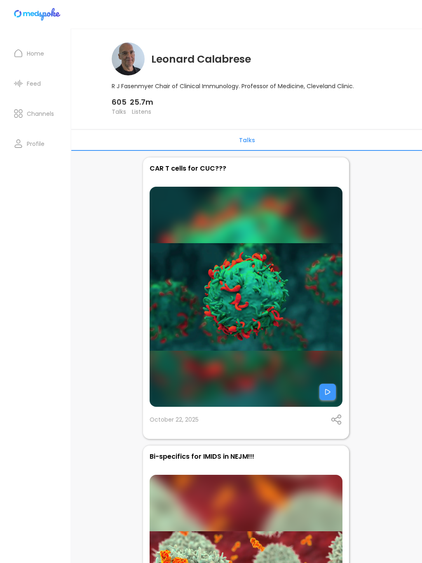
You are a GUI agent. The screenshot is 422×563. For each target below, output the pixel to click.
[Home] (37, 14)
